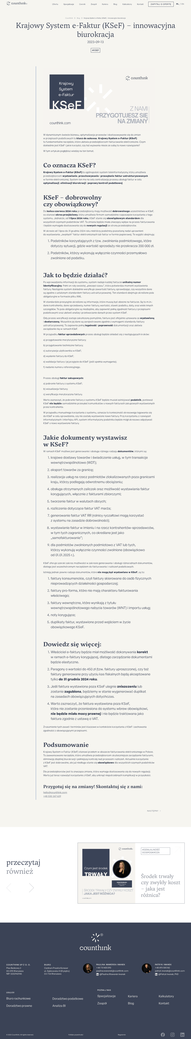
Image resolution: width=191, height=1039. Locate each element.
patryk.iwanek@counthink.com (170, 971)
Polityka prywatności (75, 1035)
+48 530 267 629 (52, 796)
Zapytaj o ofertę (161, 4)
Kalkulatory (127, 4)
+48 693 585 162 (162, 968)
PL (177, 4)
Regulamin (122, 1035)
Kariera (105, 4)
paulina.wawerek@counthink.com (112, 971)
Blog (115, 4)
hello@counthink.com (55, 792)
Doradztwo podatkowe (67, 998)
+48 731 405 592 (103, 968)
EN (182, 4)
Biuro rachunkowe (18, 998)
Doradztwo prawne (19, 1006)
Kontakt (140, 4)
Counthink (69, 18)
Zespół (94, 4)
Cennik (82, 4)
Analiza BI (59, 1006)
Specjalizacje (68, 4)
